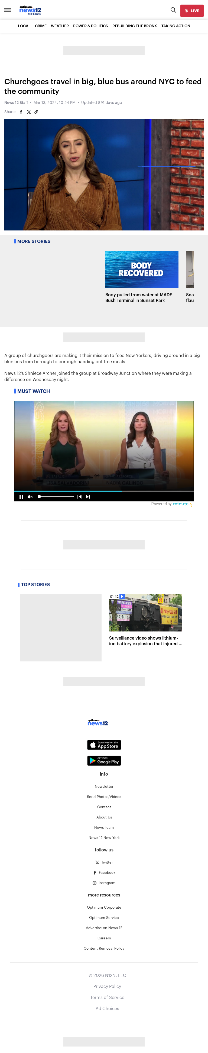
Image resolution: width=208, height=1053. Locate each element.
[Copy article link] (36, 112)
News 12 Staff (16, 103)
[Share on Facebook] (21, 112)
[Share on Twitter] (29, 112)
